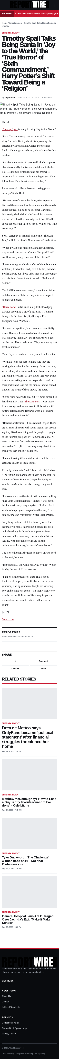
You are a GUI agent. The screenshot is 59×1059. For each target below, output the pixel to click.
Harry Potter (9, 307)
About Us (6, 996)
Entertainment (15, 23)
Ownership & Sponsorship (14, 1028)
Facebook (43, 661)
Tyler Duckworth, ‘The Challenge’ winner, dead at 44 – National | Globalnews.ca (25, 861)
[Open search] (54, 5)
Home (5, 23)
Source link (8, 619)
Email (43, 669)
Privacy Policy (9, 1033)
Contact (5, 1001)
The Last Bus (32, 401)
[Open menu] (5, 5)
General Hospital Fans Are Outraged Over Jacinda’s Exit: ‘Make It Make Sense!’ (28, 919)
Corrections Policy (10, 1023)
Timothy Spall (10, 129)
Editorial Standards (11, 1007)
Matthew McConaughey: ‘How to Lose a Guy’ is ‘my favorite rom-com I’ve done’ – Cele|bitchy (29, 802)
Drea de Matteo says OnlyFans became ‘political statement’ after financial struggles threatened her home (27, 737)
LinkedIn (15, 669)
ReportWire (10, 98)
